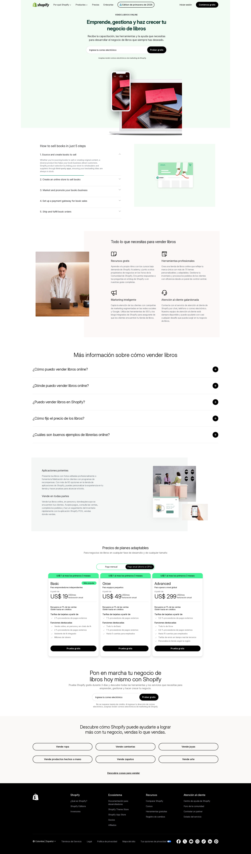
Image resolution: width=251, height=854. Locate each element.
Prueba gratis (73, 648)
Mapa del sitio (128, 841)
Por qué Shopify (61, 4)
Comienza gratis (207, 4)
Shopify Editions (78, 806)
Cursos (149, 806)
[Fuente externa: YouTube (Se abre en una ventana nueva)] (191, 841)
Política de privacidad (107, 841)
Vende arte (188, 759)
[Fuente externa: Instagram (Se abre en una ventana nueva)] (197, 841)
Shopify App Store (117, 814)
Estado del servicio (192, 816)
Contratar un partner (193, 811)
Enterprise (108, 4)
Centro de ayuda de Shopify (197, 801)
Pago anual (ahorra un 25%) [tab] (140, 567)
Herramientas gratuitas (156, 811)
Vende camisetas (125, 746)
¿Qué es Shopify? (78, 801)
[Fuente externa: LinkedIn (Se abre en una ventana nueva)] (210, 841)
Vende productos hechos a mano (62, 759)
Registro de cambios (155, 816)
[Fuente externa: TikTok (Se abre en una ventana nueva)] (204, 841)
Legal (89, 841)
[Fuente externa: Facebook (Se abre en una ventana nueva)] (178, 841)
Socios (111, 820)
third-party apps (63, 168)
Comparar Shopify (154, 801)
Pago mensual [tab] (111, 567)
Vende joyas (188, 746)
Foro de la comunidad (194, 806)
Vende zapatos (125, 759)
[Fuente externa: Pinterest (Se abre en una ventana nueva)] (216, 841)
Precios (95, 4)
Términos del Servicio (71, 841)
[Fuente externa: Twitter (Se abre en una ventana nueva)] (185, 841)
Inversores (75, 811)
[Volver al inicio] (35, 797)
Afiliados (112, 825)
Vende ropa (62, 746)
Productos (80, 4)
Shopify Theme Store (118, 809)
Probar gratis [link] (156, 50)
